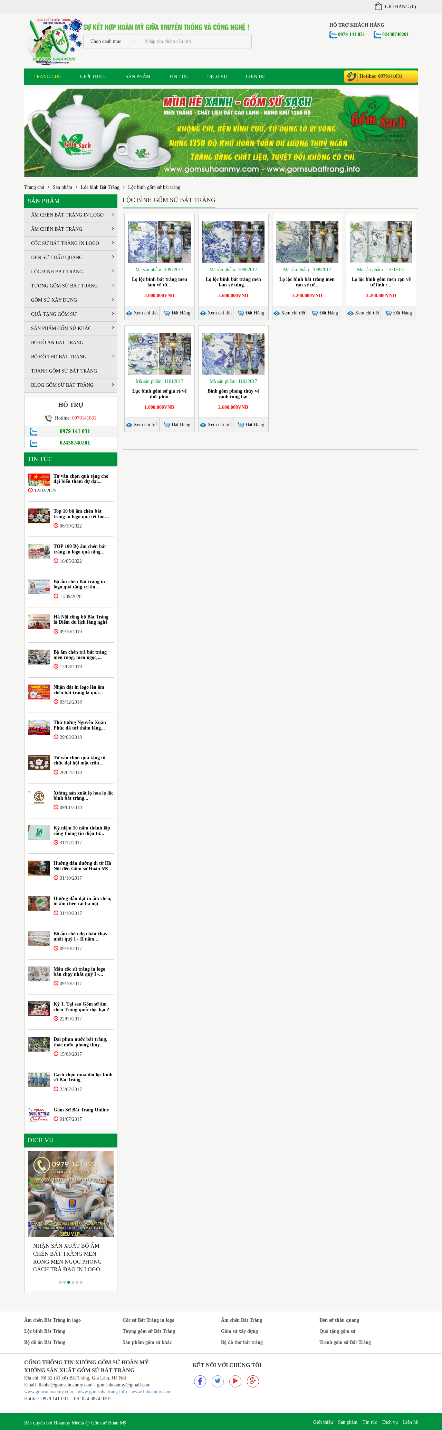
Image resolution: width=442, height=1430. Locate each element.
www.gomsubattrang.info (103, 1391)
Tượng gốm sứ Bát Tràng (64, 285)
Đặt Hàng (180, 312)
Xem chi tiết (145, 312)
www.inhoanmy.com (152, 1391)
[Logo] (53, 40)
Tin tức (179, 76)
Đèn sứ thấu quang (57, 257)
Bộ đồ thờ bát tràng (58, 356)
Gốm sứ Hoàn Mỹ (108, 1423)
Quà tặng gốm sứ (54, 314)
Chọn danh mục (105, 41)
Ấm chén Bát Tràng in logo (67, 215)
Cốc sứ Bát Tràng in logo (65, 243)
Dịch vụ (217, 76)
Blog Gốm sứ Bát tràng (62, 385)
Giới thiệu (93, 76)
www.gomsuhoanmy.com (48, 1391)
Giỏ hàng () (400, 6)
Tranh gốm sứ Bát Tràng (64, 371)
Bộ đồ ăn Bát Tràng (57, 342)
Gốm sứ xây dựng (54, 300)
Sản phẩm (137, 76)
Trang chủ (47, 76)
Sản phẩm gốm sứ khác (61, 328)
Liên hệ (255, 76)
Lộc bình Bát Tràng (100, 187)
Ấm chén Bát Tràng (56, 229)
